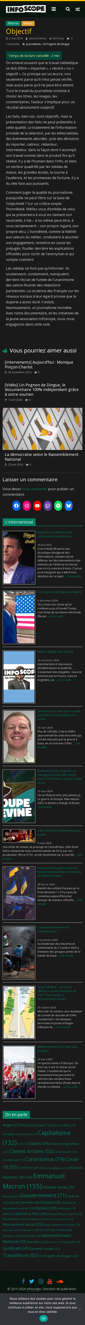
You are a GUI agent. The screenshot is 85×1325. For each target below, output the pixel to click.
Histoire (50, 1202)
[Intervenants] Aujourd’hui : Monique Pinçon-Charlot (39, 364)
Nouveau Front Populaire (20, 1230)
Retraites (37, 1242)
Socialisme (71, 1242)
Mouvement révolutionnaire (53, 1219)
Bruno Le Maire (62, 1125)
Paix (43, 1230)
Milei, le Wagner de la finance (55, 652)
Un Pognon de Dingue (56, 44)
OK (44, 1318)
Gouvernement (43, 1195)
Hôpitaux (45, 1208)
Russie (55, 1242)
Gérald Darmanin (24, 1202)
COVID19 (28, 1167)
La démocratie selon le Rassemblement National (42, 457)
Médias (28, 23)
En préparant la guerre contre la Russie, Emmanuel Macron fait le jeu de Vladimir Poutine (59, 872)
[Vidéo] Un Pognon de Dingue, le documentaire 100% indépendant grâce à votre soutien (42, 389)
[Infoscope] (26, 9)
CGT (21, 1143)
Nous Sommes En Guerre (61, 1224)
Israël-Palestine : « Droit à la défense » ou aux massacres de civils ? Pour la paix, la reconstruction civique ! (56, 993)
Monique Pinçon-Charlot (64, 1214)
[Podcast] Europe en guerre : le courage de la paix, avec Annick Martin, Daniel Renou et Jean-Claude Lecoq (59, 777)
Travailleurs (20, 1255)
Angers (12, 1124)
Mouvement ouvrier (18, 1219)
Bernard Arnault (35, 1125)
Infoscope (67, 1208)
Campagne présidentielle (20, 1134)
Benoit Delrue (38, 38)
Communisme (65, 1152)
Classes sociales (31, 1151)
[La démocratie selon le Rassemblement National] (43, 410)
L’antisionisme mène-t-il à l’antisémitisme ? (53, 929)
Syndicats (16, 1248)
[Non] (79, 1309)
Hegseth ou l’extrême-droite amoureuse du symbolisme (54, 534)
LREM (8, 1214)
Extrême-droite (58, 1187)
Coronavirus (45, 1159)
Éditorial (13, 23)
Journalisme (33, 44)
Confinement (13, 1160)
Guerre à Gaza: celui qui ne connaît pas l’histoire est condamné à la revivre (58, 715)
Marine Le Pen (30, 1213)
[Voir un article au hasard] (77, 9)
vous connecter (34, 488)
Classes (38, 1143)
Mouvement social (22, 1224)
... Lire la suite (72, 576)
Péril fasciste (30, 1236)
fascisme (11, 1196)
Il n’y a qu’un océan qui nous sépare (59, 592)
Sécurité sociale (45, 1248)
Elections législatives (54, 1168)
